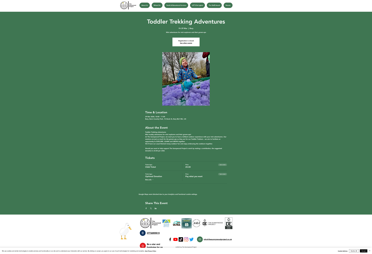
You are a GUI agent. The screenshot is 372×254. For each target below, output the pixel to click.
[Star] (143, 246)
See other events (186, 43)
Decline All (354, 251)
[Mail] (200, 239)
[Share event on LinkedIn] (156, 208)
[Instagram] (186, 239)
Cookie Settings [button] (342, 251)
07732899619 (153, 233)
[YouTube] (175, 239)
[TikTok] (181, 239)
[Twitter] (191, 239)
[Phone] (143, 233)
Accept (364, 251)
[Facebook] (170, 239)
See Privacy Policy (150, 251)
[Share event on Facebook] (146, 208)
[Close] (370, 250)
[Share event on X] (151, 208)
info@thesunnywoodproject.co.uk (218, 239)
